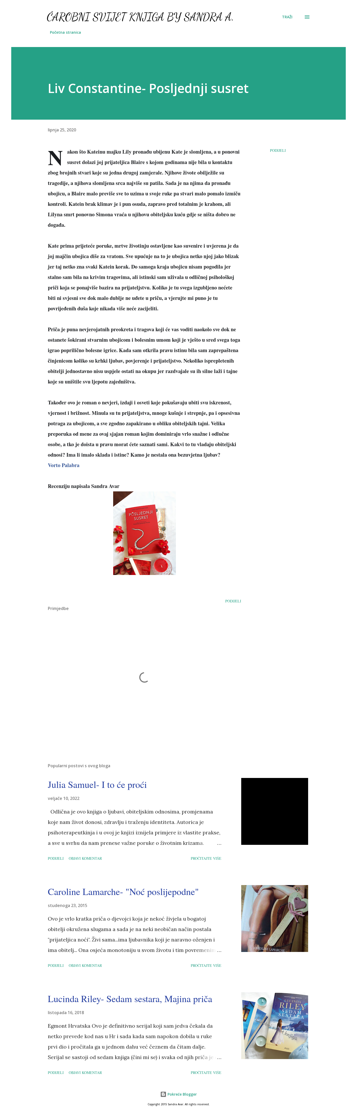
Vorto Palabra (63, 465)
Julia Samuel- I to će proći (97, 784)
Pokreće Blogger (181, 1094)
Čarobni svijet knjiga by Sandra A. (140, 17)
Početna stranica (65, 32)
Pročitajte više (206, 858)
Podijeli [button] (278, 150)
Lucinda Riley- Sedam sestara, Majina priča (130, 998)
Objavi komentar (85, 858)
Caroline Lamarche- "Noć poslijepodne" (123, 891)
